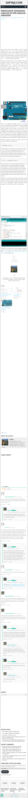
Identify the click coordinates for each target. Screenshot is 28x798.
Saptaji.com (14, 2)
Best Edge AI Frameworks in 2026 (9, 735)
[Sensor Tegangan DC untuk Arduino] (18, 290)
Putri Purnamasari (15, 512)
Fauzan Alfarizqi (15, 630)
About (16, 796)
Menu (3, 6)
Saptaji (2, 17)
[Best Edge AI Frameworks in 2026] (22, 783)
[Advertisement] (14, 35)
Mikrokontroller (17, 17)
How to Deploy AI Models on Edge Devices (10, 731)
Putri (13, 548)
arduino (5, 432)
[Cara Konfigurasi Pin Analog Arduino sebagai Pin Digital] (6, 303)
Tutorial (21, 17)
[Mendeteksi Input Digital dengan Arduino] (6, 290)
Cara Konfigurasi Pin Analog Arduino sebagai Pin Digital (6, 308)
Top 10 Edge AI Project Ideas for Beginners (11, 733)
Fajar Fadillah (14, 582)
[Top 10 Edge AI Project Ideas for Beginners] (14, 783)
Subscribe (5, 771)
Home (11, 796)
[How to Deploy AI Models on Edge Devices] (5, 783)
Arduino (12, 17)
